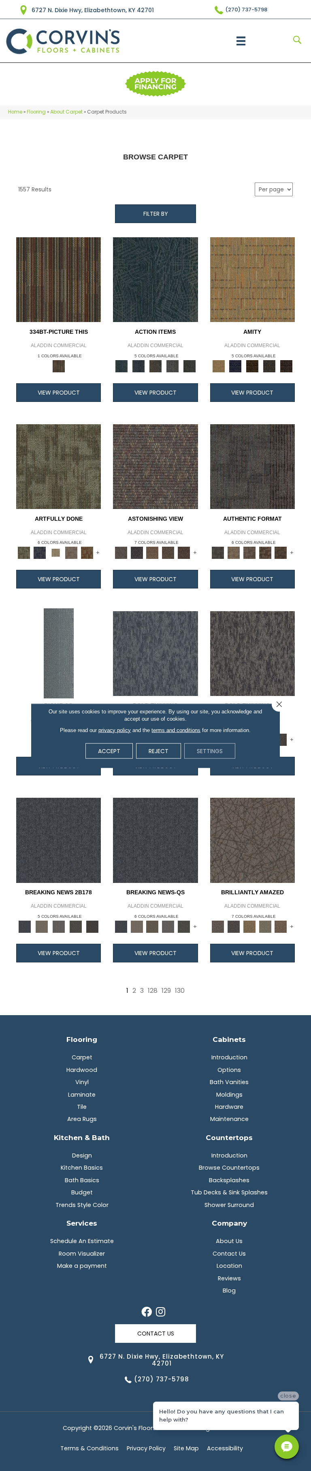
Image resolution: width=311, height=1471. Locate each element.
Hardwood (81, 1070)
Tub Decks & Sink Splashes (229, 1192)
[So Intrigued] (252, 840)
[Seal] (281, 739)
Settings (210, 751)
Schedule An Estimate (82, 1241)
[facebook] (146, 1312)
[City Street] (189, 365)
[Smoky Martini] (269, 365)
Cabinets (229, 1039)
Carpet (82, 1057)
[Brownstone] (155, 365)
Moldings (229, 1095)
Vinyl (82, 1082)
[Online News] (58, 840)
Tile (82, 1107)
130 (180, 990)
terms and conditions (175, 730)
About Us (229, 1241)
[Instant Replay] (58, 926)
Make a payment (82, 1266)
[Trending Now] (41, 926)
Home (15, 112)
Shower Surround (229, 1205)
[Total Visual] (152, 552)
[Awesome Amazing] (71, 552)
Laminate (82, 1095)
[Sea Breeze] (235, 365)
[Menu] (241, 41)
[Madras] (252, 279)
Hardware (229, 1107)
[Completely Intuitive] (249, 926)
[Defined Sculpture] (233, 552)
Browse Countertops (229, 1168)
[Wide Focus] (136, 552)
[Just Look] (184, 552)
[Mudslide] (58, 279)
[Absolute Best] (168, 552)
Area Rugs (82, 1119)
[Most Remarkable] (40, 552)
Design (82, 1155)
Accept (109, 751)
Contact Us (229, 1254)
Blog (229, 1290)
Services (81, 1223)
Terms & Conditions (89, 1448)
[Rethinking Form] (281, 552)
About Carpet (66, 112)
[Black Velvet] (286, 365)
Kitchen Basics (82, 1168)
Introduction (229, 1057)
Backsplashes (229, 1180)
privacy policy (114, 730)
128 (153, 990)
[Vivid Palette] (87, 552)
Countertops (229, 1137)
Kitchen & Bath (82, 1137)
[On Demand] (75, 926)
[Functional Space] (265, 552)
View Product (59, 393)
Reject (158, 751)
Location (229, 1266)
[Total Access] (92, 926)
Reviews (229, 1278)
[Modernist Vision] (55, 552)
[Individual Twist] (249, 552)
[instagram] (160, 1312)
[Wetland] (59, 653)
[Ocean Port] (138, 365)
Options (229, 1070)
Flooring (36, 112)
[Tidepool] (155, 279)
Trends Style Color (82, 1205)
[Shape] (155, 653)
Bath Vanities (229, 1082)
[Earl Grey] (172, 365)
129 (166, 990)
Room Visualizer (82, 1254)
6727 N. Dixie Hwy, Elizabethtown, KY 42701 (93, 10)
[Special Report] (152, 926)
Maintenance (229, 1119)
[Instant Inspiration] (281, 926)
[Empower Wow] (265, 926)
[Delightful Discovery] (58, 466)
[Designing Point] (252, 466)
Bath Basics (82, 1180)
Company (229, 1223)
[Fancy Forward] (155, 466)
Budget (82, 1192)
